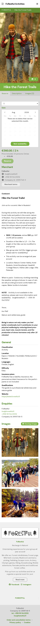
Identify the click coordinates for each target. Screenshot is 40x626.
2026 (26, 112)
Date (4, 108)
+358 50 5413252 (9, 414)
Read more (20, 579)
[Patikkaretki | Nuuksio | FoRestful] (20, 503)
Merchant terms (10, 184)
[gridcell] (5, 120)
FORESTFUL (6, 10)
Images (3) (29, 93)
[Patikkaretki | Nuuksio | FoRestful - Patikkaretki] (20, 472)
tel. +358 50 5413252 (20, 613)
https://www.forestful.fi (11, 396)
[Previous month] (5, 112)
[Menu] (37, 4)
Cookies (27, 622)
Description (17, 93)
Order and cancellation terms (19, 620)
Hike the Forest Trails (22, 10)
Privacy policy (15, 622)
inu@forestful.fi (8, 411)
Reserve (5, 93)
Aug (13, 112)
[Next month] (35, 112)
